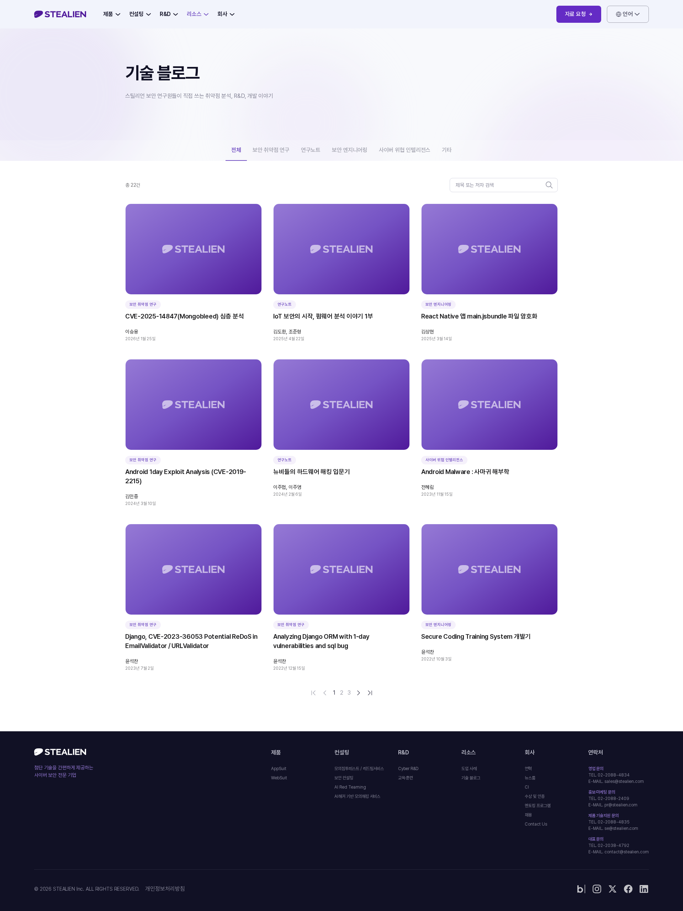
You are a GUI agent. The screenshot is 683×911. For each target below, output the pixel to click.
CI (527, 787)
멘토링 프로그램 (538, 805)
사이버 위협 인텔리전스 (404, 150)
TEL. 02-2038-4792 (608, 845)
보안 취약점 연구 (271, 150)
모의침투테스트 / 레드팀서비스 (359, 768)
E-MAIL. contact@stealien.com (618, 851)
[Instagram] (597, 889)
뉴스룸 (530, 777)
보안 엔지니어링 (349, 150)
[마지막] (370, 693)
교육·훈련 (405, 777)
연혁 (528, 768)
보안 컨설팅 (343, 777)
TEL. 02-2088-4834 (609, 775)
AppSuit (278, 768)
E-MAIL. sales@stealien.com (616, 781)
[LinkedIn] (644, 889)
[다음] (358, 693)
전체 (236, 150)
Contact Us (536, 824)
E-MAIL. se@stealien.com (613, 828)
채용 (528, 814)
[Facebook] (628, 889)
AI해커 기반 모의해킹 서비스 (357, 796)
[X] (613, 889)
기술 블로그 (470, 777)
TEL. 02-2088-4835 (609, 822)
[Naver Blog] (581, 889)
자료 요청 (575, 14)
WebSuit (279, 777)
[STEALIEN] (60, 14)
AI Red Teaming (350, 787)
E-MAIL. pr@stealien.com (613, 804)
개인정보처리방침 (165, 888)
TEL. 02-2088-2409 (608, 798)
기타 (447, 150)
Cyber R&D (408, 768)
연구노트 (311, 150)
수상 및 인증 (535, 796)
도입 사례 (469, 768)
